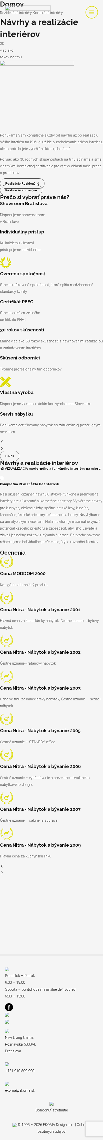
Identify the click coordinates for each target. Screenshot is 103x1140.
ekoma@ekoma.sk (20, 1090)
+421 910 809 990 (19, 1071)
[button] (51, 442)
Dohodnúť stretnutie (52, 1110)
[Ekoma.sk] (28, 12)
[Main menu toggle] (92, 12)
